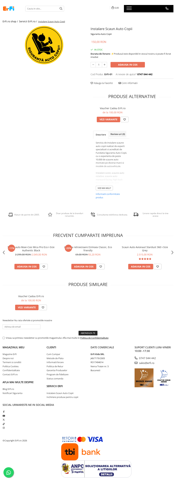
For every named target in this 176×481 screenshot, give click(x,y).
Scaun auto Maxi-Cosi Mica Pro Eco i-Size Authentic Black (31, 248)
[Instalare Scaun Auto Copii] (44, 45)
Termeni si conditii (12, 362)
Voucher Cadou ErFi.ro (112, 108)
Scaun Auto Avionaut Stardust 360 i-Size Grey (145, 248)
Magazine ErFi (10, 354)
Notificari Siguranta (12, 393)
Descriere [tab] (101, 134)
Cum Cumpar (53, 354)
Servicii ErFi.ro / (28, 21)
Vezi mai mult (104, 188)
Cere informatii (129, 83)
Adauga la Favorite (103, 83)
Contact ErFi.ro (10, 374)
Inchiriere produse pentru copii (62, 397)
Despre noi (8, 358)
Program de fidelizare (57, 374)
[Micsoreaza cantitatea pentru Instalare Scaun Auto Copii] (93, 64)
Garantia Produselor (57, 370)
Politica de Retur (55, 366)
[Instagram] (4, 427)
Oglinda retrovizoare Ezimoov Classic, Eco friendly (88, 248)
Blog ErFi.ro (8, 389)
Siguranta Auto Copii (101, 34)
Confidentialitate (11, 370)
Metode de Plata (55, 358)
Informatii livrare (55, 362)
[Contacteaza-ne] (167, 8)
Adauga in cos (128, 64)
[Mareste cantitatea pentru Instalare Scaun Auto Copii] (104, 64)
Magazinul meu (13, 347)
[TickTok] (4, 423)
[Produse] (129, 9)
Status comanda (55, 378)
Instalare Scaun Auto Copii (60, 393)
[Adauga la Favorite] (125, 119)
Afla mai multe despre (18, 382)
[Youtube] (4, 415)
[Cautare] (61, 9)
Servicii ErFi (55, 386)
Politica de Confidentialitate (94, 337)
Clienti (51, 347)
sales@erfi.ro (146, 363)
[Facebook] (4, 411)
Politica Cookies (11, 366)
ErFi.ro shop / (11, 21)
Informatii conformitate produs (108, 195)
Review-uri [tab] (118, 134)
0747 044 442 (147, 358)
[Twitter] (4, 419)
